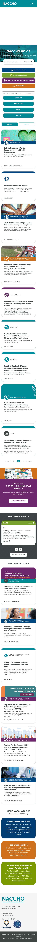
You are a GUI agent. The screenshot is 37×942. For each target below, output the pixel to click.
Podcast (18, 109)
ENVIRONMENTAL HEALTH (20, 75)
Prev (7, 461)
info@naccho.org (8, 915)
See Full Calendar (18, 554)
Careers (4, 938)
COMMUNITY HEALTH (20, 70)
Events (18, 115)
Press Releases (18, 103)
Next (29, 461)
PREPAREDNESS (20, 85)
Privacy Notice (23, 938)
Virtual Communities (12, 938)
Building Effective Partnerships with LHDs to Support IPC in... (17, 532)
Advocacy (18, 97)
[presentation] (16, 549)
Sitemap (30, 938)
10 (23, 461)
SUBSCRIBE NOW (18, 501)
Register (5, 541)
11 (26, 461)
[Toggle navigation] (32, 3)
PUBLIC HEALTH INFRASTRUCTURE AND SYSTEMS (20, 80)
